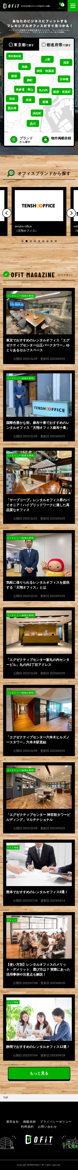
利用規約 (27, 1126)
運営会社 (12, 1121)
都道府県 (59, 45)
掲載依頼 (29, 1121)
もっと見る (39, 1073)
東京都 (24, 45)
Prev (6, 213)
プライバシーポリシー (56, 1121)
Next (71, 213)
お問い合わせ (47, 1126)
